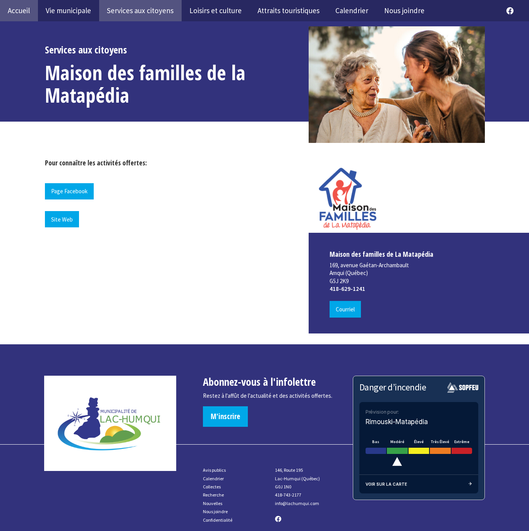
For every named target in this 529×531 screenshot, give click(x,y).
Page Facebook (69, 191)
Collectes (212, 487)
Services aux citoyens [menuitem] (140, 10)
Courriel (345, 309)
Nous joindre (215, 511)
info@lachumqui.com (297, 503)
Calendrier (213, 478)
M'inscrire (225, 416)
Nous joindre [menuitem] (404, 10)
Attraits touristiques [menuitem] (288, 10)
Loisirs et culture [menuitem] (215, 10)
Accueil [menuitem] (19, 10)
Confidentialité (217, 520)
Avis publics (214, 470)
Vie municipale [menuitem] (68, 10)
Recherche (213, 495)
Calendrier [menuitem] (351, 10)
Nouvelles (212, 503)
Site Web (62, 219)
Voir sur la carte (386, 484)
